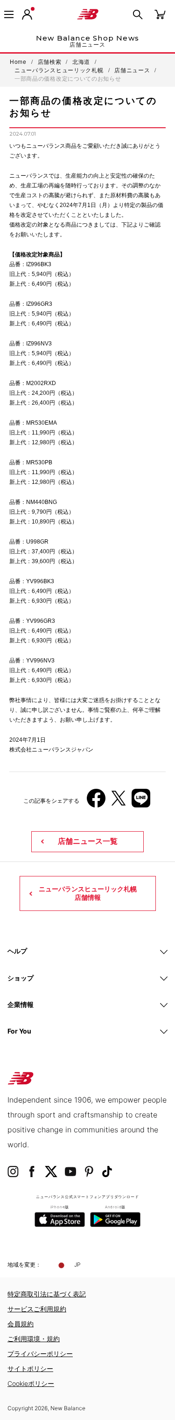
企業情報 (20, 1004)
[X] (118, 801)
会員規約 (20, 1324)
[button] (27, 14)
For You (19, 1031)
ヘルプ (17, 951)
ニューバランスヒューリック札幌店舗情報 (88, 893)
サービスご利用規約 (36, 1309)
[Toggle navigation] (9, 14)
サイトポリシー (30, 1368)
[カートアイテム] (160, 14)
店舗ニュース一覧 (88, 841)
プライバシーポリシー (40, 1354)
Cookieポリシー (30, 1383)
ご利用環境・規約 (33, 1339)
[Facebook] (96, 801)
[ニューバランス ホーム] (88, 14)
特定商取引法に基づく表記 (46, 1294)
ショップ (20, 978)
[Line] (141, 801)
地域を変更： (24, 1264)
